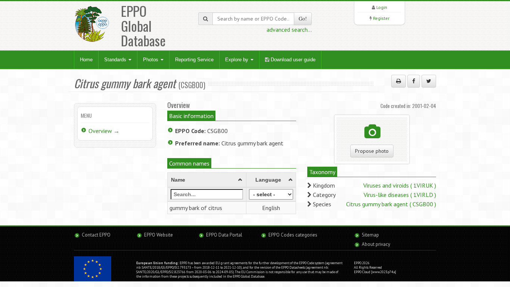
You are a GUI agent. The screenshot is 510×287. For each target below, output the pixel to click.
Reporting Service (194, 59)
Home (86, 59)
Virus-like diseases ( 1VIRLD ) (400, 194)
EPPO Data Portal (224, 235)
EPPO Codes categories (292, 235)
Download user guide (292, 59)
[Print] (398, 81)
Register (381, 18)
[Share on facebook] (413, 81)
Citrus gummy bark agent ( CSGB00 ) (391, 204)
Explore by (237, 59)
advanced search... (289, 29)
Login (381, 7)
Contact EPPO (96, 235)
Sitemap (370, 235)
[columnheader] (207, 179)
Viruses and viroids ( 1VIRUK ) (399, 185)
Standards (116, 59)
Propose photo (372, 151)
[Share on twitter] (429, 81)
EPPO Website (158, 235)
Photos (151, 59)
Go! (303, 18)
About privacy (376, 244)
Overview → (103, 131)
